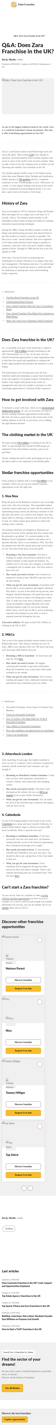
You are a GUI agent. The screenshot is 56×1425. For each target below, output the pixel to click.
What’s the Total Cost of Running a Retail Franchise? (29, 321)
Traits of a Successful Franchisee (20, 714)
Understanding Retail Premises (19, 302)
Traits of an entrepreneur (17, 735)
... (5, 36)
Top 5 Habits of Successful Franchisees (23, 726)
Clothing (9, 1228)
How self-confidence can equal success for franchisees (30, 730)
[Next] (30, 1188)
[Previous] (24, 1188)
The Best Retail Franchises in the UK (22, 297)
